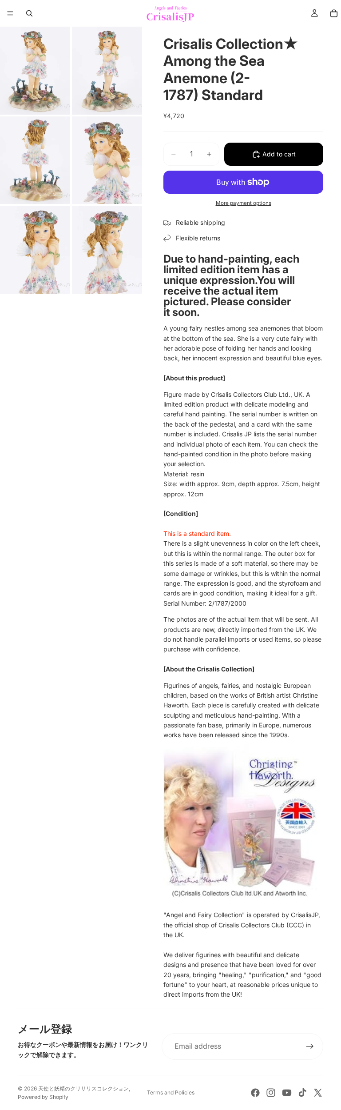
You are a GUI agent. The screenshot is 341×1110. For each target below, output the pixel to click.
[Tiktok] (302, 1092)
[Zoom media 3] (35, 160)
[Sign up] (310, 1046)
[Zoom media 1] (35, 71)
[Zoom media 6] (107, 250)
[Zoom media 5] (35, 250)
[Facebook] (255, 1092)
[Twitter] (318, 1092)
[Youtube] (287, 1092)
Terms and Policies (170, 1092)
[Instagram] (271, 1092)
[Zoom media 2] (107, 71)
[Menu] (10, 13)
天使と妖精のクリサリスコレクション (83, 1088)
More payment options (243, 203)
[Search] (29, 13)
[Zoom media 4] (107, 160)
